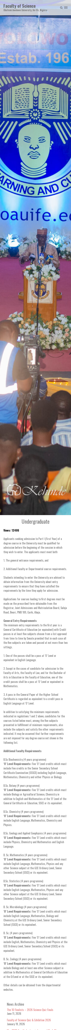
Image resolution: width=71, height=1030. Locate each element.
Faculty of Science (19, 6)
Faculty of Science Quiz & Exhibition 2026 (29, 1020)
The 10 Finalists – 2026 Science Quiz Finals (30, 1010)
